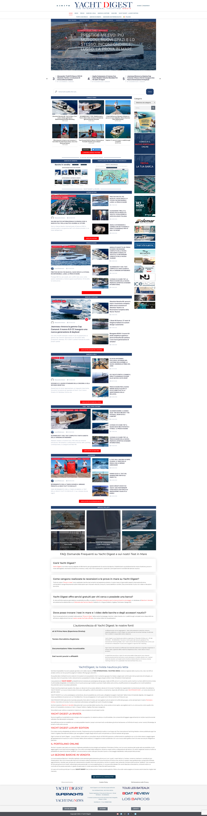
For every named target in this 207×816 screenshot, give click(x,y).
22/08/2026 (114, 273)
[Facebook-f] (128, 814)
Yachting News (84, 20)
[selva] (144, 300)
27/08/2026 (114, 205)
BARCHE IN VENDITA (95, 17)
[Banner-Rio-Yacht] (144, 256)
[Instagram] (125, 814)
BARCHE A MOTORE (103, 13)
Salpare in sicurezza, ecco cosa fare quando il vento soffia (67, 543)
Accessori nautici (56, 458)
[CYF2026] (144, 132)
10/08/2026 (114, 287)
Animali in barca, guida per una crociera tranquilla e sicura (67, 522)
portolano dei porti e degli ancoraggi (112, 161)
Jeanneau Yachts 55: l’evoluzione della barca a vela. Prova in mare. (103, 543)
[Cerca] (153, 108)
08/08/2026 (114, 468)
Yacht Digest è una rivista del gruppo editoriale (102, 787)
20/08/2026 (114, 419)
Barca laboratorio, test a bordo (69, 458)
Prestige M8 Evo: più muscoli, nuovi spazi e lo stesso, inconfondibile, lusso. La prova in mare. (119, 199)
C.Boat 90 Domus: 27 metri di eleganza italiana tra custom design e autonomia (120, 322)
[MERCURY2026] (144, 216)
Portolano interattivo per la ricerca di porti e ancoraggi (113, 600)
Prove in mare (72, 246)
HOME (71, 13)
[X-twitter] (132, 814)
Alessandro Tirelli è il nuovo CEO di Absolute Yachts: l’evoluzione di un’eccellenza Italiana (118, 213)
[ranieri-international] (144, 232)
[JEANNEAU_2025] (144, 308)
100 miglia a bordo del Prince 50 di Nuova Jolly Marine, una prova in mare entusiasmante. (139, 542)
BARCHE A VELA (91, 13)
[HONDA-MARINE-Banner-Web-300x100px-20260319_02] (144, 272)
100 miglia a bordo (128, 533)
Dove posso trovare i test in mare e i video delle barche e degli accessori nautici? (99, 612)
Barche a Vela (55, 358)
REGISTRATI (146, 5)
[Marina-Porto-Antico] (144, 193)
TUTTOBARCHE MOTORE (138, 514)
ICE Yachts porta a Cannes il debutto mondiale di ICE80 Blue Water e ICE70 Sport (120, 376)
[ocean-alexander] (144, 264)
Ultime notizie (91, 192)
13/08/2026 (72, 380)
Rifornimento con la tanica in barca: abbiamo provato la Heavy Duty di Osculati (68, 485)
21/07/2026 (114, 368)
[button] (58, 46)
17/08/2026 (114, 431)
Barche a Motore (56, 301)
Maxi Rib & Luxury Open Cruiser (66, 410)
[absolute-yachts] (144, 248)
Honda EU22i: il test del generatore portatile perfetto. (118, 475)
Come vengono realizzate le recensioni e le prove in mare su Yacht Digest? (96, 579)
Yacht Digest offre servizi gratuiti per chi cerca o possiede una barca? (93, 596)
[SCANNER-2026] (144, 240)
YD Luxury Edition (133, 20)
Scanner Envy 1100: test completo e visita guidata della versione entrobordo (120, 268)
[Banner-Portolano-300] (144, 153)
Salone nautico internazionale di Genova (66, 196)
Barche (96, 512)
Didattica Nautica (75, 512)
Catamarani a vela (111, 28)
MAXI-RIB (114, 13)
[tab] (103, 562)
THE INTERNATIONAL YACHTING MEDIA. (102, 790)
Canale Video (91, 97)
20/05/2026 (114, 496)
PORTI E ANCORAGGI (82, 17)
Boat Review (72, 20)
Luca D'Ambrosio (133, 83)
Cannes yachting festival (81, 28)
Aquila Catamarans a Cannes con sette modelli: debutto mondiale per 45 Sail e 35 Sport (102, 42)
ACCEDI (139, 5)
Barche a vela (91, 354)
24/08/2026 (114, 261)
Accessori (91, 455)
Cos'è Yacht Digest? (64, 563)
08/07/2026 (114, 381)
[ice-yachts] (144, 285)
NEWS (76, 13)
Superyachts (120, 20)
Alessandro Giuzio (63, 81)
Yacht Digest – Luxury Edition (128, 13)
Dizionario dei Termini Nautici (112, 17)
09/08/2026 (71, 480)
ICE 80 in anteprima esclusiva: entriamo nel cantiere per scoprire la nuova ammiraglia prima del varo (120, 362)
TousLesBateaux (97, 20)
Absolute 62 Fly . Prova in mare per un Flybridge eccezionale (139, 522)
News (121, 27)
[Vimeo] (135, 814)
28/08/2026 (72, 218)
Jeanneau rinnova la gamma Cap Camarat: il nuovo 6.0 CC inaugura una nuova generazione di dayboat (105, 77)
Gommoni (54, 410)
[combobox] (99, 92)
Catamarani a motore (97, 28)
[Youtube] (117, 814)
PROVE (82, 13)
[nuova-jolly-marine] (144, 280)
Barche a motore (91, 297)
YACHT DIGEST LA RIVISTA (66, 713)
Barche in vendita (70, 161)
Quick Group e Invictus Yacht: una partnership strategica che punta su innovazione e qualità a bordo (119, 489)
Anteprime (90, 512)
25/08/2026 (72, 322)
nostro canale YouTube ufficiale (83, 618)
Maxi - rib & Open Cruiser (91, 406)
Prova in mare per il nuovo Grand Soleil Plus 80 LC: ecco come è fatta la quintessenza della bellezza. (119, 390)
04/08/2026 (114, 480)
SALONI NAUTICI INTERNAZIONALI (60, 198)
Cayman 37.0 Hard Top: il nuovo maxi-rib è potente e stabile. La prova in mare (119, 426)
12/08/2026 (114, 344)
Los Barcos (109, 20)
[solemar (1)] (144, 224)
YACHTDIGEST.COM (134, 690)
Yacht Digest (57, 566)
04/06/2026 (114, 397)
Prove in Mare (91, 243)
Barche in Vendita (147, 600)
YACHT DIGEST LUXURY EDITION (70, 727)
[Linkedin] (121, 814)
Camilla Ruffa (65, 526)
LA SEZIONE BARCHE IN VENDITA (70, 754)
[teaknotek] (144, 293)
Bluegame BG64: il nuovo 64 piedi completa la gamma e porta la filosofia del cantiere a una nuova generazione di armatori (120, 338)
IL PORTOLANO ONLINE (65, 743)
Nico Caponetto (65, 547)
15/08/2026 (114, 327)
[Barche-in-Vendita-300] (144, 175)
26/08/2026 (114, 219)
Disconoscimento (67, 782)
